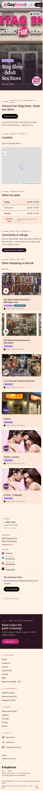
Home (4, 659)
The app (5, 719)
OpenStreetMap (24, 183)
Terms (4, 726)
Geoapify (38, 183)
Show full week (10, 220)
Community (7, 670)
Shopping (8, 14)
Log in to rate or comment (14, 250)
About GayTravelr (9, 711)
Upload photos (10, 116)
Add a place (10, 641)
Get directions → (8, 544)
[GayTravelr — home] (9, 767)
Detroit (5, 84)
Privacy (5, 722)
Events (5, 667)
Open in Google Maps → (12, 143)
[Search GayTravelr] (31, 4)
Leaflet (16, 183)
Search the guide (11, 682)
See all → (6, 269)
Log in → (5, 755)
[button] (21, 167)
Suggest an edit (8, 700)
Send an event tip (9, 696)
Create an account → (9, 758)
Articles (5, 674)
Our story (37, 786)
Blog (4, 678)
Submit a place (8, 693)
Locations (6, 663)
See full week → (11, 528)
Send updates (12, 589)
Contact (5, 715)
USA (11, 84)
